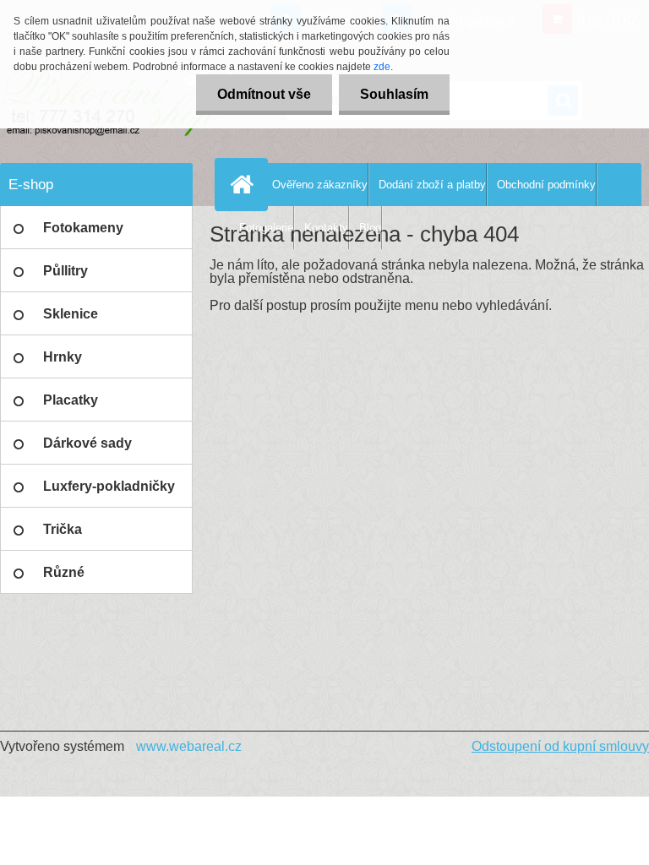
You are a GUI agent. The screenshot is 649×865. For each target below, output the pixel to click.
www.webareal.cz (189, 746)
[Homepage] (245, 184)
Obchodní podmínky (546, 184)
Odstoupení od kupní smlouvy (560, 746)
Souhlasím (394, 94)
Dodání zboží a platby (432, 184)
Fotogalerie (266, 227)
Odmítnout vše (264, 94)
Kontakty (326, 227)
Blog (370, 227)
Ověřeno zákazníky (320, 184)
